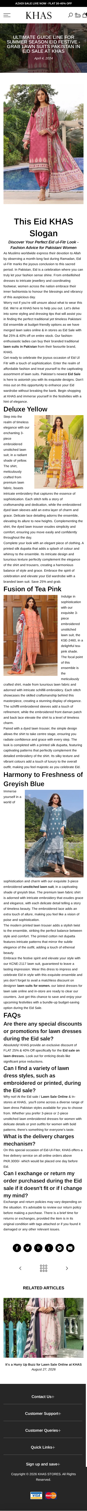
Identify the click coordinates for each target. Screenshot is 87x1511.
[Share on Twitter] (27, 1248)
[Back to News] (43, 1269)
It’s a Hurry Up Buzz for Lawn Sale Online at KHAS (43, 1364)
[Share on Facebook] (17, 1248)
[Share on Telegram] (59, 1248)
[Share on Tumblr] (49, 1248)
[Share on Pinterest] (38, 1248)
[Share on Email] (70, 1248)
